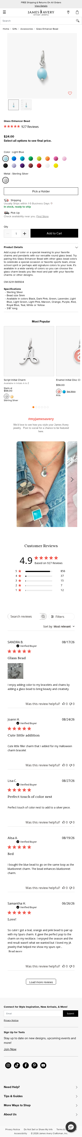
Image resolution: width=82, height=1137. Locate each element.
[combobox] (41, 20)
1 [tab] (33, 408)
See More (71, 391)
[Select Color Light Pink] (65, 158)
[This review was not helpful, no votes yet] (70, 704)
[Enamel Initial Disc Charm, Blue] (64, 391)
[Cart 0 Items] (77, 12)
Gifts (14, 28)
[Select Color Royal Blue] (14, 158)
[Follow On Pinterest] (34, 1065)
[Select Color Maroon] (31, 165)
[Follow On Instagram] (8, 1065)
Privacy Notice (11, 1020)
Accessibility (20, 1133)
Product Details (13, 247)
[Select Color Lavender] (14, 165)
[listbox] (42, 108)
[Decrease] (24, 233)
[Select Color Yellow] (56, 165)
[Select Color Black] (6, 165)
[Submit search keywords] (79, 20)
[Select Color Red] (39, 165)
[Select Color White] (48, 165)
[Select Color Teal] (23, 158)
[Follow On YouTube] (43, 1065)
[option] (13, 105)
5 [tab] (45, 408)
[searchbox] (24, 616)
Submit (70, 1013)
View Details (41, 5)
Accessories (26, 28)
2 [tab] (36, 408)
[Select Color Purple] (23, 165)
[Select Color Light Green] (39, 158)
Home (6, 28)
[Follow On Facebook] (26, 1065)
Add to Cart (54, 233)
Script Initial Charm (15, 380)
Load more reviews (41, 982)
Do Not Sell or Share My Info (38, 1129)
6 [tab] (48, 408)
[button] (42, 66)
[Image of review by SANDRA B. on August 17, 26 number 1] (15, 671)
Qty (6, 226)
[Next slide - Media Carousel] (72, 479)
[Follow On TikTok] (17, 1065)
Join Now (10, 1049)
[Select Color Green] (31, 158)
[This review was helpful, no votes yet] (63, 704)
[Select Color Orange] (48, 158)
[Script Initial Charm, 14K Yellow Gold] (12, 396)
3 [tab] (39, 408)
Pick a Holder (41, 191)
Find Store (42, 216)
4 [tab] (42, 408)
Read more (15, 951)
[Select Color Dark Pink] (56, 158)
